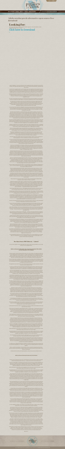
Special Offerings (32, 11)
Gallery (26, 11)
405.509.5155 (35, 447)
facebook (52, 441)
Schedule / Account (51, 0)
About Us (22, 11)
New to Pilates (11, 11)
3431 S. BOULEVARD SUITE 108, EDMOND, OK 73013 (23, 447)
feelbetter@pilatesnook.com (52, 11)
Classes (17, 11)
